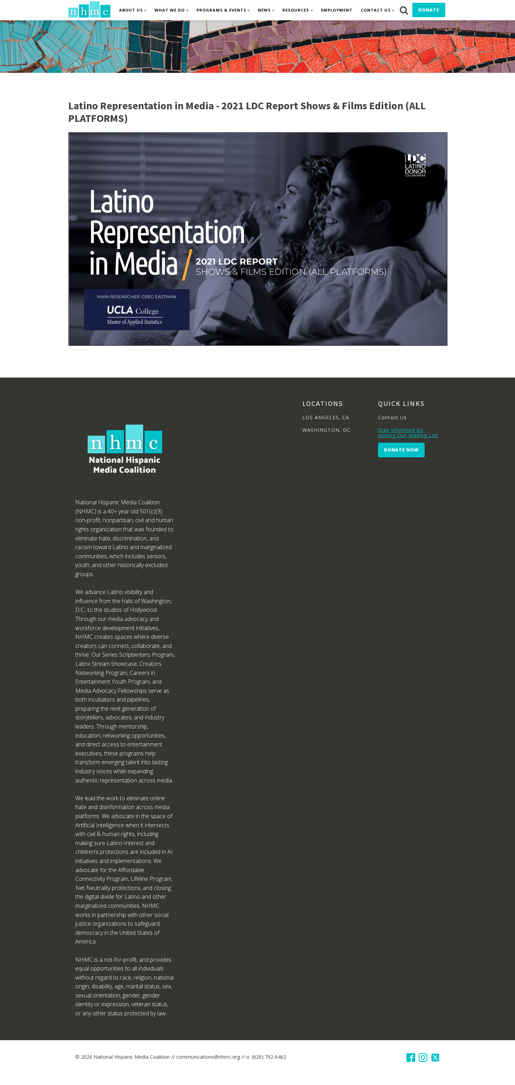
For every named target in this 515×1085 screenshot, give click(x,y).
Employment (336, 10)
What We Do (169, 10)
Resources (295, 10)
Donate (428, 10)
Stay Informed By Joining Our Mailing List (408, 432)
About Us (131, 10)
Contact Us (376, 10)
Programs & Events (221, 10)
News (264, 10)
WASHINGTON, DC (326, 430)
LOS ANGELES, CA (325, 417)
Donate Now (401, 450)
